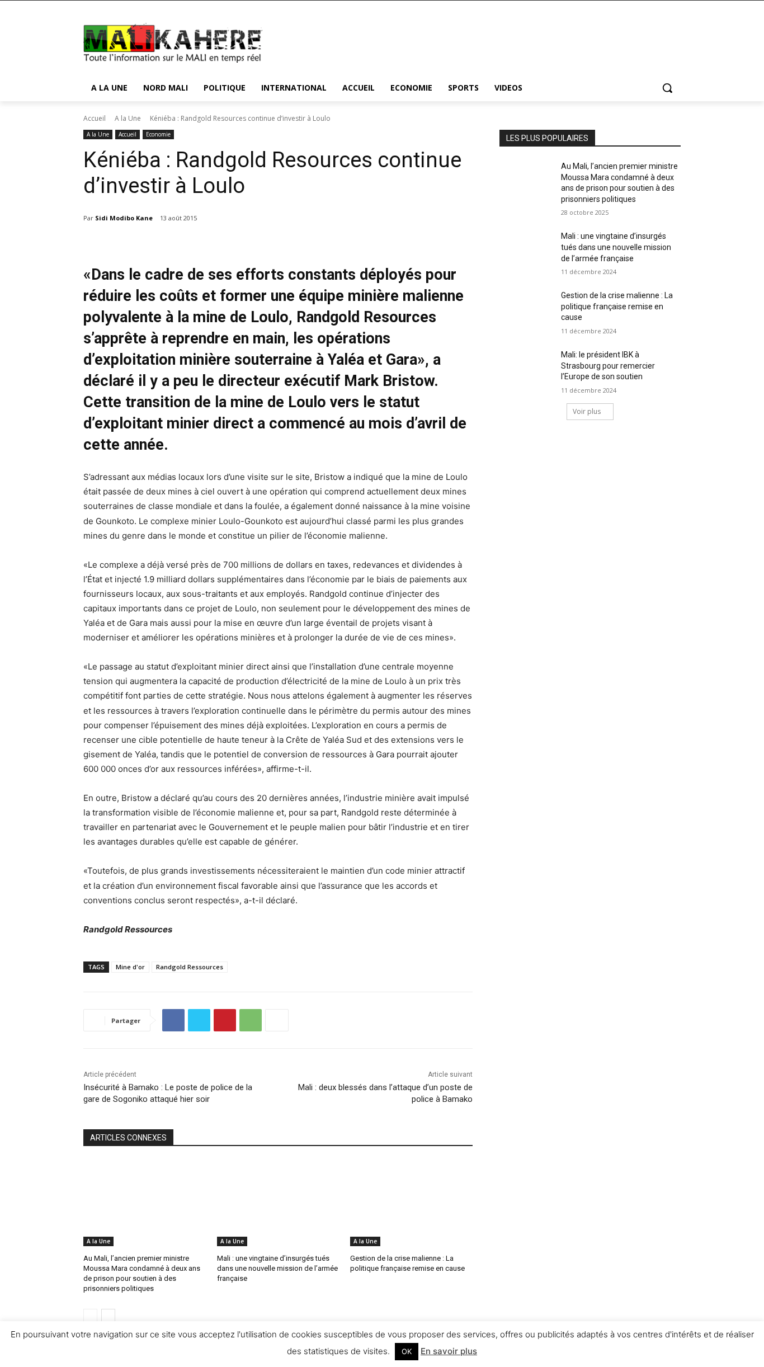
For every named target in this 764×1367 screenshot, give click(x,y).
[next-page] (108, 1316)
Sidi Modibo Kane (124, 218)
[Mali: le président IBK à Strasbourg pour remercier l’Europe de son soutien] (526, 369)
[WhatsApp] (250, 1020)
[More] (277, 1020)
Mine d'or (130, 967)
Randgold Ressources (189, 967)
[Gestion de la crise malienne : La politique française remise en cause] (411, 1203)
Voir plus (587, 411)
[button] (667, 87)
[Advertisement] (465, 41)
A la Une (128, 118)
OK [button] (407, 1351)
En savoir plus (449, 1351)
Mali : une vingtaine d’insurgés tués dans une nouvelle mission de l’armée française (277, 1268)
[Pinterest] (225, 1020)
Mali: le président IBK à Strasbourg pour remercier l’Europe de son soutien (608, 365)
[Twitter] (199, 1020)
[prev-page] (90, 1316)
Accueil (94, 118)
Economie (158, 134)
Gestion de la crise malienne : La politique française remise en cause (617, 306)
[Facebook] (173, 1020)
